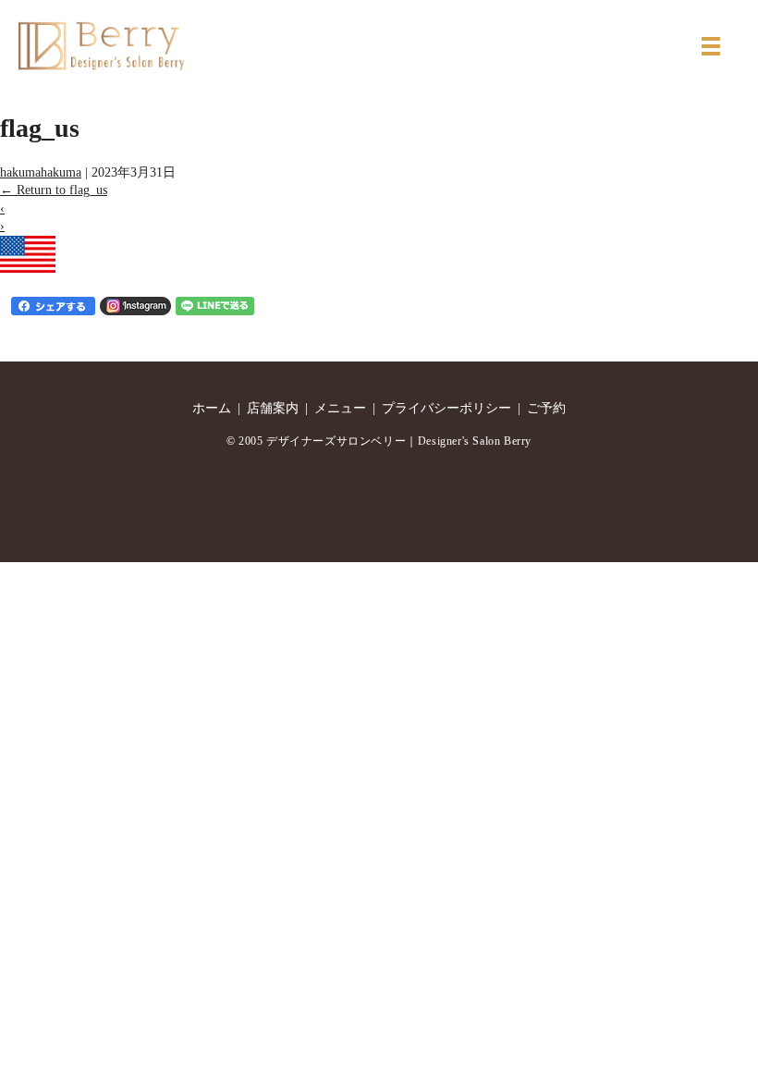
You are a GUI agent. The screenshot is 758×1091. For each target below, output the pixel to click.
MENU (711, 46)
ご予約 (546, 408)
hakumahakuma (40, 172)
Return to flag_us (53, 190)
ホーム (211, 408)
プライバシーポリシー (446, 408)
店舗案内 (273, 408)
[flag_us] (27, 253)
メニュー (340, 408)
